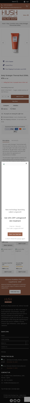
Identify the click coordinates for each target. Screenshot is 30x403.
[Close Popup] (26, 163)
